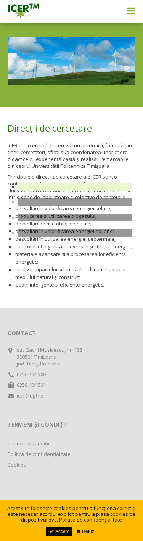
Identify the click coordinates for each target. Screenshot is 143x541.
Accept (61, 531)
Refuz (87, 531)
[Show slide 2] (75, 202)
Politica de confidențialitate (39, 454)
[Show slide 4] (75, 233)
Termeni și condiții (28, 443)
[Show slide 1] (75, 187)
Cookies (17, 464)
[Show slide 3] (75, 217)
